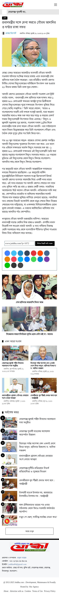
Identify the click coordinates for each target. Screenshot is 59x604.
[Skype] (20, 259)
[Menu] (55, 6)
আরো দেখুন (29, 531)
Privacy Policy (49, 591)
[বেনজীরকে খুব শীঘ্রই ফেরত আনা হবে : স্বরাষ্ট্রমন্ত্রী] (44, 385)
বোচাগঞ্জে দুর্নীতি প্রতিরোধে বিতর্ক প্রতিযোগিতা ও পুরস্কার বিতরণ (34, 469)
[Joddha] (13, 4)
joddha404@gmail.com (17, 564)
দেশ (4, 18)
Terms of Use (37, 591)
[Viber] (47, 259)
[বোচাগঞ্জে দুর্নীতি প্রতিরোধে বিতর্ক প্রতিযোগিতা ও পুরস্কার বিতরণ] (9, 471)
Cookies (28, 591)
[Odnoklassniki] (7, 259)
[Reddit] (40, 253)
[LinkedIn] (20, 253)
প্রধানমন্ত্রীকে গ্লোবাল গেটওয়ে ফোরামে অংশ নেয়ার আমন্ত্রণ (15, 396)
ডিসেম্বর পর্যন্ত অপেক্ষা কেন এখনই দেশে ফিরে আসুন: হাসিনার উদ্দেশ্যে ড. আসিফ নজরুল (43, 365)
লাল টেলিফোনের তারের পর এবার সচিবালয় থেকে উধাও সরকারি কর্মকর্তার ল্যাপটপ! (37, 508)
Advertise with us (16, 591)
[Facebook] (7, 253)
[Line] (7, 265)
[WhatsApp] (33, 259)
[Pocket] (14, 259)
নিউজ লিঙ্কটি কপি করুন (45, 243)
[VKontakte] (47, 253)
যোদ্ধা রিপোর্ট (11, 33)
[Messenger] (27, 259)
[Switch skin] (46, 6)
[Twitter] (14, 253)
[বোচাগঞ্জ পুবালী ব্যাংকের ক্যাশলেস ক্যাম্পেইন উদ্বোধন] (9, 435)
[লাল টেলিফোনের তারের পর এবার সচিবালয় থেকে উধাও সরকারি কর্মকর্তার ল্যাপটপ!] (9, 508)
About (6, 591)
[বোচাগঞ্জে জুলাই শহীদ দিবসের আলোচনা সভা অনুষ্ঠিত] (15, 353)
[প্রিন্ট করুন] (20, 265)
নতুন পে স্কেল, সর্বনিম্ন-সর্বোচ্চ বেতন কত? (38, 517)
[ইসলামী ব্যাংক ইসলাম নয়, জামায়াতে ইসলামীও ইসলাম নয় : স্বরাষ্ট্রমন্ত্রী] (9, 496)
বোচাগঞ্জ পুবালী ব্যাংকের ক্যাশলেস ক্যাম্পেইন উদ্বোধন (31, 11)
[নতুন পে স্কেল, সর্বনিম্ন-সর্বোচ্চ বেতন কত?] (9, 520)
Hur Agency (34, 586)
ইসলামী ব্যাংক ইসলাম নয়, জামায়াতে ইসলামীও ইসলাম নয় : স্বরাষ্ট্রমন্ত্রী (35, 494)
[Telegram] (40, 259)
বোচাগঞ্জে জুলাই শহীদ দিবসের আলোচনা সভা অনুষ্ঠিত (12, 364)
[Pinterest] (33, 253)
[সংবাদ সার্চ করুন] (50, 6)
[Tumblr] (27, 253)
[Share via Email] (14, 265)
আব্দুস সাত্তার (21, 557)
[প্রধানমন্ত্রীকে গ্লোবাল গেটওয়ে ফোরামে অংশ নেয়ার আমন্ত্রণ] (15, 385)
